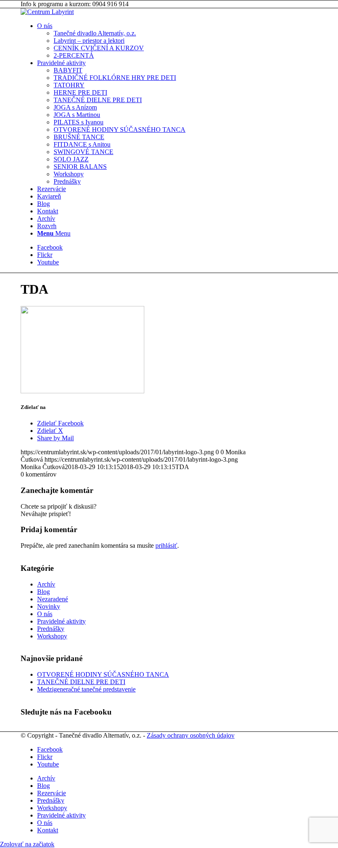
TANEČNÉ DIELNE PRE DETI (81, 681)
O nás (44, 613)
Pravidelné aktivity (61, 621)
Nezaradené (52, 599)
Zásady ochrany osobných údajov (191, 735)
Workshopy (52, 636)
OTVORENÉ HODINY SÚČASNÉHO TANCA (103, 674)
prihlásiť (166, 545)
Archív (46, 584)
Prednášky (50, 628)
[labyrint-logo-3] (47, 11)
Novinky (48, 606)
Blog (43, 591)
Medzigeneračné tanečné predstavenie (86, 689)
